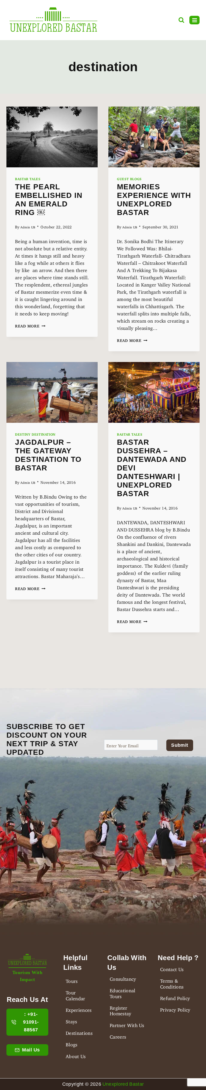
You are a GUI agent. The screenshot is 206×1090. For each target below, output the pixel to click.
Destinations (79, 1032)
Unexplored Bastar (123, 1084)
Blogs (72, 1043)
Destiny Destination (35, 433)
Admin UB (27, 226)
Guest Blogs (129, 178)
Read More (30, 325)
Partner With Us (127, 1024)
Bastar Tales (28, 178)
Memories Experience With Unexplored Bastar (154, 200)
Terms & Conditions (171, 982)
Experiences (79, 1009)
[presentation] (52, 137)
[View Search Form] (181, 20)
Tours (72, 980)
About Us (76, 1055)
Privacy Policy (175, 1008)
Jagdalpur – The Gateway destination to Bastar (48, 455)
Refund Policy (175, 997)
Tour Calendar (75, 994)
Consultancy (123, 978)
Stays (71, 1020)
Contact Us (171, 968)
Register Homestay (120, 1009)
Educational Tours (122, 992)
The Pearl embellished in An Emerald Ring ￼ (48, 200)
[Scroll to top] (13, 1085)
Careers (118, 1036)
